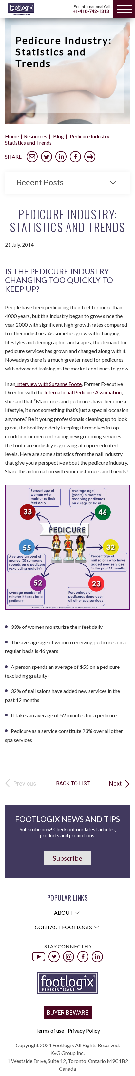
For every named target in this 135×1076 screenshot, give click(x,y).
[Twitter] (54, 956)
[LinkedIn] (97, 956)
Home (12, 136)
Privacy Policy (84, 1030)
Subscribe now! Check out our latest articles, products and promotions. (68, 832)
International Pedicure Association (83, 392)
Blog (58, 136)
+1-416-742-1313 (91, 11)
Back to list (73, 784)
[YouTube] (38, 956)
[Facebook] (82, 956)
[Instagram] (68, 956)
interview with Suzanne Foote (48, 384)
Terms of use (49, 1030)
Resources (35, 136)
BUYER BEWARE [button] (67, 1012)
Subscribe (67, 858)
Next (115, 784)
